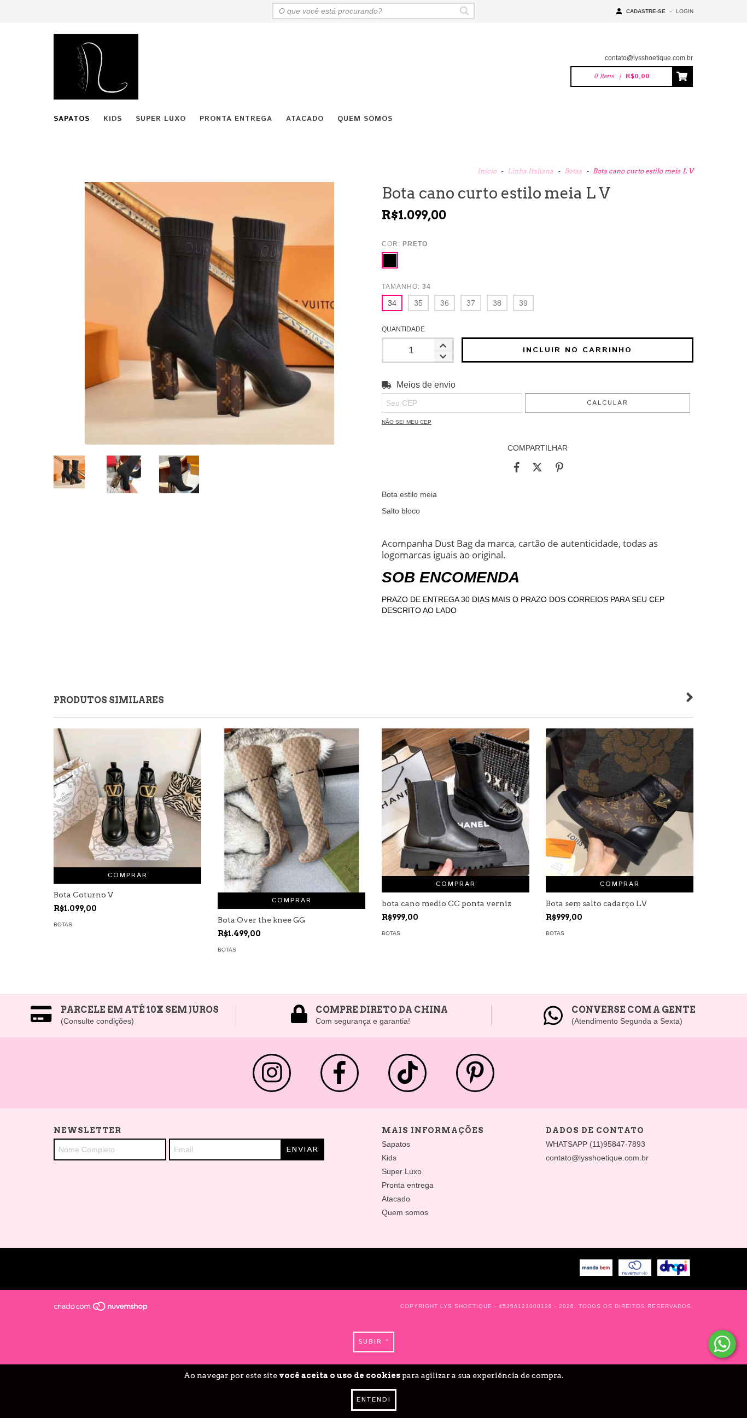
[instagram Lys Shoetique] (272, 1073)
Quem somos (365, 119)
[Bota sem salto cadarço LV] (619, 802)
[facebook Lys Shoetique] (339, 1073)
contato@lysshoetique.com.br (649, 58)
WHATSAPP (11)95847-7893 (595, 1144)
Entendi (374, 1399)
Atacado (305, 119)
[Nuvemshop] (101, 1309)
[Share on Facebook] (517, 467)
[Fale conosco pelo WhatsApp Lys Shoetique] (722, 1344)
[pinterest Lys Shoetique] (475, 1073)
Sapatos (72, 119)
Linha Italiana (530, 171)
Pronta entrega (236, 119)
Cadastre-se (646, 11)
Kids (112, 119)
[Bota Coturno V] (127, 797)
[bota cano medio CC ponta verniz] (455, 802)
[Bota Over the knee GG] (291, 818)
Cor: (405, 244)
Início (487, 171)
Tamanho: (406, 286)
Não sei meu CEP (406, 422)
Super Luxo (161, 119)
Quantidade (403, 329)
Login (684, 11)
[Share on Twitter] (537, 467)
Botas (573, 171)
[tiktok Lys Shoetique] (407, 1073)
